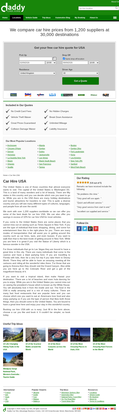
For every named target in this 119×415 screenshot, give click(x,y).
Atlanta (42, 145)
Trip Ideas (46, 18)
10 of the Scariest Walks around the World (33, 347)
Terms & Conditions (97, 401)
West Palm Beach (78, 167)
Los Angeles (76, 158)
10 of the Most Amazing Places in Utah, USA (78, 347)
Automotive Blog (62, 18)
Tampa (42, 167)
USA (7, 401)
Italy (6, 395)
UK (6, 399)
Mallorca (36, 401)
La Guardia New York (16, 158)
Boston (74, 145)
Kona (73, 155)
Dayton (42, 148)
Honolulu (11, 155)
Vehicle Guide (31, 18)
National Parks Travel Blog (71, 397)
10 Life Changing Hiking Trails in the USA (11, 347)
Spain (7, 397)
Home (5, 18)
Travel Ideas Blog (68, 401)
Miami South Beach (47, 161)
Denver (10, 152)
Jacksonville (44, 155)
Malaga (36, 399)
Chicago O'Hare (14, 148)
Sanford (74, 164)
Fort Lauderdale (77, 152)
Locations (16, 18)
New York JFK (76, 161)
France (8, 392)
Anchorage (12, 145)
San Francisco (45, 164)
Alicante (36, 392)
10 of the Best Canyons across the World (57, 347)
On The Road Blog (68, 399)
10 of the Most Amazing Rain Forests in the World (102, 347)
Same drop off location (74, 59)
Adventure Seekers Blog (70, 392)
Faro (35, 397)
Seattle (10, 167)
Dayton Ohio (76, 148)
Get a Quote (80, 81)
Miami (10, 161)
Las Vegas (43, 158)
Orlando (10, 164)
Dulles (41, 152)
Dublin (35, 395)
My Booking (80, 18)
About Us (115, 2)
